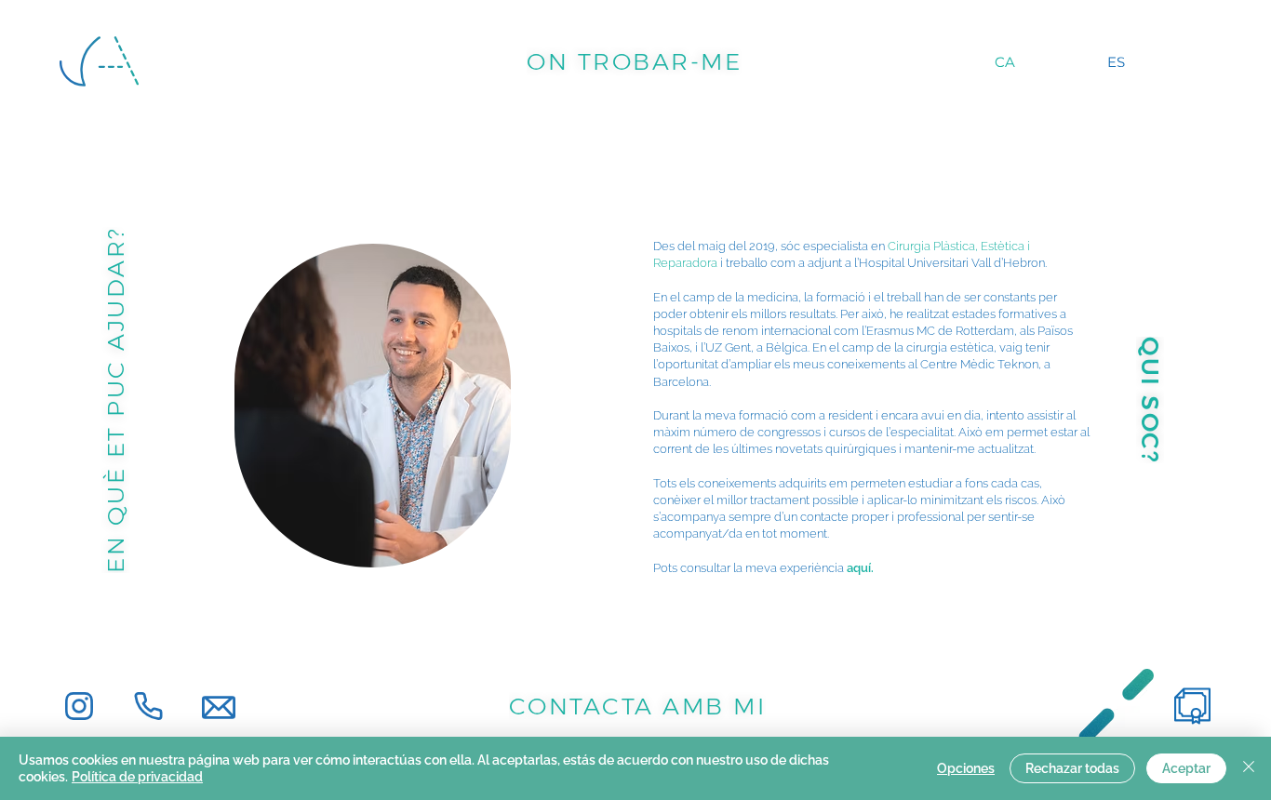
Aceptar (1186, 768)
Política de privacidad (137, 776)
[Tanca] (1249, 768)
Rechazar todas (1072, 768)
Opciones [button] (966, 768)
